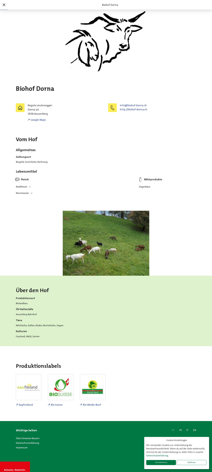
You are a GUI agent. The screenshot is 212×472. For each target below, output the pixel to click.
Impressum (22, 447)
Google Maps (38, 120)
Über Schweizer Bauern (27, 438)
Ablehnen (191, 462)
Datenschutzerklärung (27, 442)
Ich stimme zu (161, 462)
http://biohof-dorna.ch (133, 109)
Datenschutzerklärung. (157, 455)
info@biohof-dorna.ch (133, 105)
